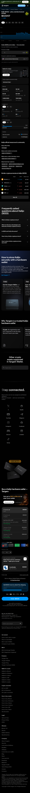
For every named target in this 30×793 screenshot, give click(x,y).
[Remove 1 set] (3, 552)
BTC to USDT (5, 688)
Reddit (21, 409)
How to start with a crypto (9, 637)
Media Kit (4, 762)
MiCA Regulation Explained (9, 652)
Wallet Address (6, 732)
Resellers (4, 747)
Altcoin (3, 730)
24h (3, 22)
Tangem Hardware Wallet (8, 664)
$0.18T (27, 186)
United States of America (19, 578)
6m (16, 22)
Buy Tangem (21, 5)
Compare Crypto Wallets (8, 643)
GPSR (3, 722)
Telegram (21, 418)
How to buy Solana (7, 702)
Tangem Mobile (6, 660)
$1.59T (27, 179)
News (3, 756)
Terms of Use (5, 717)
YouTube (8, 418)
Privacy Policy (17, 628)
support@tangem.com (7, 618)
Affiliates (4, 749)
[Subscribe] (20, 623)
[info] (8, 91)
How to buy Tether (7, 709)
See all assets (5, 711)
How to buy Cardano (7, 705)
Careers (4, 768)
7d (6, 22)
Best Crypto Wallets (7, 641)
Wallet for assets (6, 681)
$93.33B (26, 189)
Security (4, 743)
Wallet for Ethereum (7, 673)
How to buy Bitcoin (7, 698)
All (22, 22)
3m (13, 22)
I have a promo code (24, 574)
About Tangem (6, 741)
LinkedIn (21, 434)
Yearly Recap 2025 (7, 766)
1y (19, 22)
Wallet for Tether (6, 679)
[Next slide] (26, 545)
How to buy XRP (6, 707)
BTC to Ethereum (6, 690)
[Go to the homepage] (5, 5)
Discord (8, 434)
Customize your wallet (8, 751)
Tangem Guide (5, 764)
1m (9, 22)
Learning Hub (5, 758)
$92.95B (26, 193)
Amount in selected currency (8, 56)
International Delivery (7, 745)
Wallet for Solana (6, 675)
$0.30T (27, 183)
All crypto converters (7, 692)
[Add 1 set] (10, 552)
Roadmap (4, 760)
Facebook (21, 426)
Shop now (25, 1)
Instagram (8, 426)
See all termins (5, 734)
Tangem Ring (5, 662)
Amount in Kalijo (5, 49)
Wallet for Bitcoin (6, 671)
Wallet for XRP (5, 677)
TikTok (8, 443)
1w (7, 106)
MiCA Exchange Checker (8, 650)
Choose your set (8, 502)
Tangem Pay (5, 658)
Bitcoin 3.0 (4, 728)
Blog (3, 753)
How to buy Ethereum (7, 700)
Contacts (4, 771)
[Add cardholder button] (25, 558)
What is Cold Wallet (7, 639)
